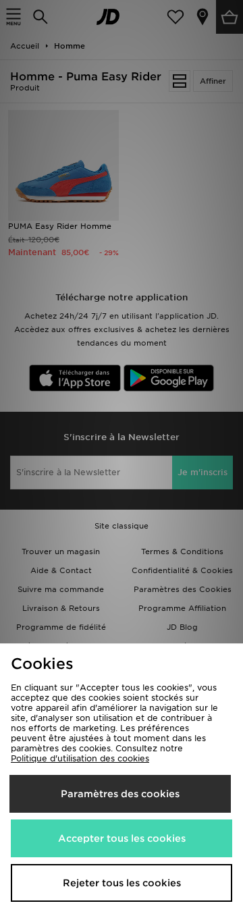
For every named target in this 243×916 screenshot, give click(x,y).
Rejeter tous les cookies (122, 883)
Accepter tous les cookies (122, 838)
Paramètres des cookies (120, 793)
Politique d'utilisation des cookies (80, 758)
